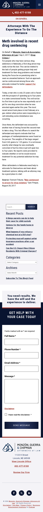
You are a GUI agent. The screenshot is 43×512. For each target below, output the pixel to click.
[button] (39, 5)
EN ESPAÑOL (21, 19)
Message (10, 376)
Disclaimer (9, 408)
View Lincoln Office (21, 461)
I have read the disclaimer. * (20, 415)
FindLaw (32, 507)
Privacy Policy (26, 505)
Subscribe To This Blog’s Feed (19, 278)
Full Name (10, 336)
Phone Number (13, 349)
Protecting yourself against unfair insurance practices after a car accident (21, 241)
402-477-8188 (22, 12)
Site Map (16, 505)
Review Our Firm (21, 472)
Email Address (12, 363)
